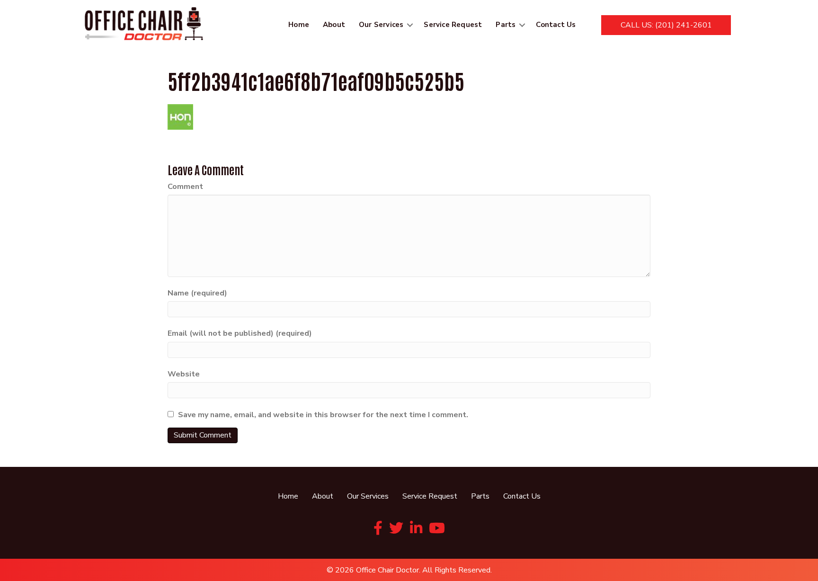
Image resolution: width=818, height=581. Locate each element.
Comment (185, 186)
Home (298, 24)
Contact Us (556, 24)
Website (184, 374)
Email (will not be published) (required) (240, 333)
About (334, 24)
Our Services (381, 24)
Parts (506, 24)
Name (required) (197, 293)
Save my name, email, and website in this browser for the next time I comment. (323, 415)
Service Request (453, 24)
